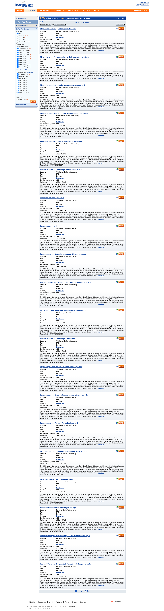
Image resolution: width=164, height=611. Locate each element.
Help (95, 10)
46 (29, 74)
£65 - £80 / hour (23, 88)
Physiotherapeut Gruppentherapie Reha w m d (58, 29)
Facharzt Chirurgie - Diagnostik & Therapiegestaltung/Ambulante (65, 564)
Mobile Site (31, 602)
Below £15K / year (24, 50)
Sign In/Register (139, 10)
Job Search (30, 10)
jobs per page (59, 24)
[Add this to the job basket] (117, 28)
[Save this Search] (41, 22)
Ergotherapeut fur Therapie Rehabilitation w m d (59, 423)
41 (24, 37)
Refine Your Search (22, 29)
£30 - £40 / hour (23, 82)
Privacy (74, 602)
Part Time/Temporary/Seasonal (25, 41)
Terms (67, 602)
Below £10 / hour (23, 76)
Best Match (120, 24)
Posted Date (44, 52)
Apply (121, 28)
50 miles (61, 18)
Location (43, 31)
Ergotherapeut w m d (48, 226)
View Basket (26, 22)
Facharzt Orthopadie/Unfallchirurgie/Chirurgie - (58, 508)
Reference (43, 41)
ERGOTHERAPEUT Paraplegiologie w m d (56, 479)
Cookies (83, 602)
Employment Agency (47, 39)
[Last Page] (88, 22)
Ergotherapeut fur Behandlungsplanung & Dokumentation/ (63, 254)
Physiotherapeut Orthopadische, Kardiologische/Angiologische (64, 57)
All (20, 69)
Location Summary (22, 25)
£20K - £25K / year (24, 54)
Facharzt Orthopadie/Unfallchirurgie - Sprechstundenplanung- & (65, 536)
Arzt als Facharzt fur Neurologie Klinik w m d (57, 339)
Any (20, 33)
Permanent (22, 35)
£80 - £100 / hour (23, 90)
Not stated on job (23, 48)
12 (30, 58)
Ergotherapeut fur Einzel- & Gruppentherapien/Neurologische (64, 395)
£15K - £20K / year (24, 52)
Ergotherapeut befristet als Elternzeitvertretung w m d (61, 367)
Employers (58, 10)
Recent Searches (21, 105)
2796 (30, 48)
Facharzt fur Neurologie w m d (52, 198)
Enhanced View (21, 18)
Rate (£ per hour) (25, 72)
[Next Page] (86, 22)
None (26, 69)
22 (30, 54)
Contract (21, 37)
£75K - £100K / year (24, 64)
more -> (101, 50)
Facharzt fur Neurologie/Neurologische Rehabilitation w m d (63, 310)
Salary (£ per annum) (23, 46)
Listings (85, 10)
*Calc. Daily (30, 72)
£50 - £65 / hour (23, 86)
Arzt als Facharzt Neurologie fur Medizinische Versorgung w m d (65, 282)
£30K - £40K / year (24, 58)
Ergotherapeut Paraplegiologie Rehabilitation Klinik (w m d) (63, 451)
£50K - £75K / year (24, 62)
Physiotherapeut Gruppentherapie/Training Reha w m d (61, 141)
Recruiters (72, 10)
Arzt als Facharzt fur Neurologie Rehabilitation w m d (61, 170)
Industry (43, 37)
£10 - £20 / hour (23, 78)
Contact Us (42, 602)
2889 (26, 35)
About (51, 602)
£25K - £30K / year (24, 56)
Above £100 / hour (24, 92)
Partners (59, 602)
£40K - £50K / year (24, 60)
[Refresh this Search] (43, 22)
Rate (41, 33)
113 (27, 99)
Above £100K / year (24, 67)
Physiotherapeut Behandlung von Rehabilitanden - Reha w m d (64, 113)
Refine (33, 101)
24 (30, 56)
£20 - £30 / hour (23, 80)
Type (41, 35)
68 (29, 50)
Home (19, 10)
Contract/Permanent (24, 39)
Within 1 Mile (22, 99)
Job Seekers (44, 10)
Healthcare (60, 37)
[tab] (26, 25)
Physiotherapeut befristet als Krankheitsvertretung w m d (62, 85)
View (44, 24)
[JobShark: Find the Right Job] (25, 1)
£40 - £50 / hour (23, 84)
